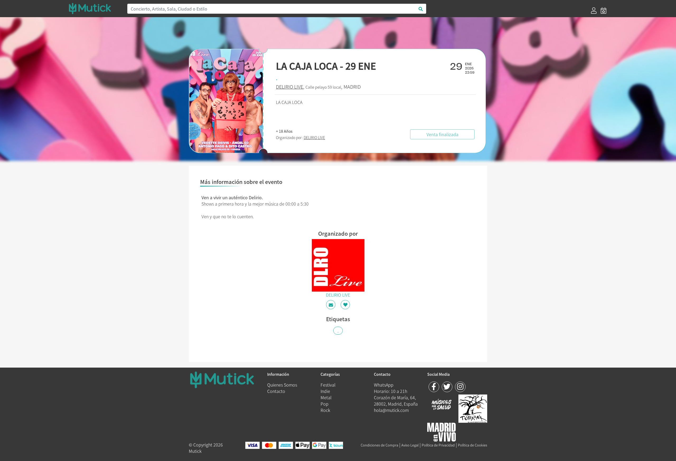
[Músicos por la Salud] (441, 405)
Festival (328, 385)
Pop (324, 404)
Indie (325, 391)
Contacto (276, 391)
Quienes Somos (282, 385)
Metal (326, 397)
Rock (325, 410)
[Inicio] (94, 8)
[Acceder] (594, 10)
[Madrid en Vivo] (472, 408)
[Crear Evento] (603, 10)
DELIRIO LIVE (289, 86)
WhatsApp (383, 385)
